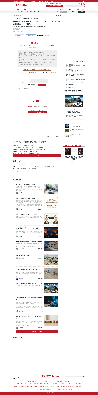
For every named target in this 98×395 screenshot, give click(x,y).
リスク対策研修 (41, 386)
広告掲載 (81, 11)
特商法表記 (70, 389)
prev (33, 100)
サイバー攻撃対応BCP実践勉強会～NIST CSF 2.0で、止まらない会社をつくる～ (35, 166)
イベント (66, 383)
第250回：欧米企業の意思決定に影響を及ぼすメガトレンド (26, 153)
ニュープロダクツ (55, 11)
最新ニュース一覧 (24, 11)
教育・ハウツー (43, 383)
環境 (44, 9)
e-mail (45, 35)
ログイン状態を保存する (29, 84)
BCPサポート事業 (33, 386)
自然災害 (18, 9)
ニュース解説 (16, 11)
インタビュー (47, 11)
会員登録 (16, 386)
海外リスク (71, 9)
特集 (18, 383)
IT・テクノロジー (36, 9)
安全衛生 (62, 9)
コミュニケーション (42, 106)
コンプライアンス (53, 9)
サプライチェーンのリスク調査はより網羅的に (23, 145)
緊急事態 (35, 106)
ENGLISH (59, 389)
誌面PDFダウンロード (70, 386)
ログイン (83, 1)
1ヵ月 (83, 61)
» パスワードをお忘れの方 (23, 88)
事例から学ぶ (40, 11)
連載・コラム (64, 11)
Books (79, 383)
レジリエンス (68, 381)
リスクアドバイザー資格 (49, 386)
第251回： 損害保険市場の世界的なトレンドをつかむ (25, 151)
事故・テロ (26, 9)
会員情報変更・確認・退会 (24, 386)
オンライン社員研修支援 (60, 386)
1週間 (80, 61)
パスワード (25, 82)
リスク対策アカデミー (79, 386)
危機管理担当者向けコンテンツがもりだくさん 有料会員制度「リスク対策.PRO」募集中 (36, 1)
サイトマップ (35, 389)
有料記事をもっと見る (37, 331)
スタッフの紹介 (65, 389)
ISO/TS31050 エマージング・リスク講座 (26, 168)
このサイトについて (29, 389)
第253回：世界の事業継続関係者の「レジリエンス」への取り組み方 (28, 147)
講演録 (62, 383)
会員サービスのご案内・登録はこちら (37, 70)
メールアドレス (25, 79)
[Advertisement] (37, 354)
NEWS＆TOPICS (23, 383)
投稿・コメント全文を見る (52, 136)
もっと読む (37, 155)
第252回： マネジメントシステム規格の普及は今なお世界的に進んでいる (29, 149)
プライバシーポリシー (53, 389)
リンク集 (75, 383)
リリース (71, 383)
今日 (77, 61)
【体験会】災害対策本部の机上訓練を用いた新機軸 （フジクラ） (32, 164)
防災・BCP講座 (80, 9)
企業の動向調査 (33, 11)
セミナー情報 (71, 11)
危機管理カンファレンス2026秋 (24, 171)
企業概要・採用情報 (46, 389)
